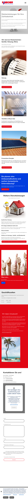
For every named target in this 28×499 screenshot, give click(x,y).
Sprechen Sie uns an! (5, 189)
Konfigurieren (21, 494)
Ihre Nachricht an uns (7, 424)
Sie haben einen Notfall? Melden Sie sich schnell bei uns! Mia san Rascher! (14, 241)
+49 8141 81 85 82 (9, 378)
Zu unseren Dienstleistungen (6, 87)
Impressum (15, 494)
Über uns (3, 282)
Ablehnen (11, 497)
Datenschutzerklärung (14, 404)
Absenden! (14, 459)
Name (5, 418)
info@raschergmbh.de (9, 380)
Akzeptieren (14, 407)
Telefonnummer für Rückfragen (9, 444)
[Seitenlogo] (7, 3)
